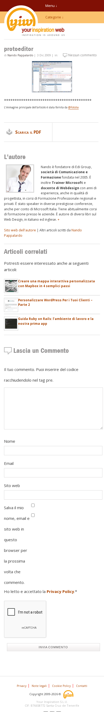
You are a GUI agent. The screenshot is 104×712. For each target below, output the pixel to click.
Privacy (21, 686)
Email (9, 463)
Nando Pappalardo (20, 55)
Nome (9, 441)
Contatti (81, 686)
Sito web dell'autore (20, 230)
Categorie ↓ (54, 17)
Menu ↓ (51, 5)
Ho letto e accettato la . (40, 591)
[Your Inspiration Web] (69, 694)
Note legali (39, 686)
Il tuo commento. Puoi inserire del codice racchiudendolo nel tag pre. (41, 375)
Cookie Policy (61, 686)
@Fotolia (73, 107)
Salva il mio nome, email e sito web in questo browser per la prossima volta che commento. (17, 545)
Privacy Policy (60, 591)
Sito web (12, 485)
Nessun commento (82, 55)
